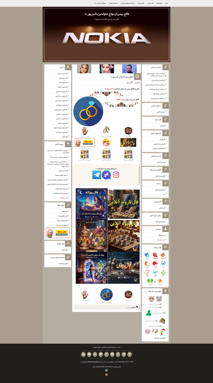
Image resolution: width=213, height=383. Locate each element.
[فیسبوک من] (118, 354)
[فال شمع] (92, 236)
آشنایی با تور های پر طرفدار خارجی (58, 179)
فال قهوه (162, 139)
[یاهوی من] (129, 354)
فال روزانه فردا (63, 263)
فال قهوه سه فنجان (159, 143)
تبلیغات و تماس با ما (100, 3)
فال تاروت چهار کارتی (61, 100)
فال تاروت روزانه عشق (61, 127)
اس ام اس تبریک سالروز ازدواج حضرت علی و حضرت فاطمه (157, 74)
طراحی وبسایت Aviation (61, 193)
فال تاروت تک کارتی (62, 91)
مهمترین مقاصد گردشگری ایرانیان (57, 184)
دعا (164, 194)
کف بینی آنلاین (161, 162)
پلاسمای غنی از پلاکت (62, 188)
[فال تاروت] (124, 204)
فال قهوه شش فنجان (159, 148)
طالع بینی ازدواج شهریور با (122, 76)
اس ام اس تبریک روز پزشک (157, 89)
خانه (166, 3)
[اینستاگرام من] (112, 354)
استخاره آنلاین (113, 3)
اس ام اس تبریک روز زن (158, 80)
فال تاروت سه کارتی (62, 95)
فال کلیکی (162, 207)
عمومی (129, 307)
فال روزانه (141, 3)
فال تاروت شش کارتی (61, 109)
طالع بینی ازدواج (127, 99)
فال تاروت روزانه (63, 73)
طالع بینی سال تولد (159, 337)
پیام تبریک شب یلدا (62, 224)
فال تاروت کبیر (63, 77)
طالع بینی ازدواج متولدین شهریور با (107, 13)
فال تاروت (150, 3)
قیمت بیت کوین (63, 170)
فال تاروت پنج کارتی (62, 105)
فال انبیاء (162, 125)
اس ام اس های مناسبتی (128, 3)
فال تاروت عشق (63, 123)
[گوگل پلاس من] (95, 354)
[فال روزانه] (92, 204)
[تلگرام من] (124, 354)
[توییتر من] (101, 354)
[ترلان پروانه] (107, 69)
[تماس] (106, 354)
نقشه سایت (95, 366)
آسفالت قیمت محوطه (61, 175)
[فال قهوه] (124, 236)
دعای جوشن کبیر (160, 189)
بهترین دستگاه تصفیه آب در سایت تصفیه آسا (58, 151)
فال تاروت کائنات (62, 86)
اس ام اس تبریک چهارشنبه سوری (155, 84)
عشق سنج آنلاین (160, 221)
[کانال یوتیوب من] (89, 354)
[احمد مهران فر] (129, 69)
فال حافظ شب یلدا (62, 220)
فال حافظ (159, 3)
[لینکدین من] (83, 354)
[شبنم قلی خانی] (84, 69)
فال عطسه (65, 249)
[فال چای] (124, 268)
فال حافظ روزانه (63, 215)
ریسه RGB (162, 235)
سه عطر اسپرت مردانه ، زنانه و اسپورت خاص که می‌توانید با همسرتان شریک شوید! (58, 164)
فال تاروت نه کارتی (62, 114)
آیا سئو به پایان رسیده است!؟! (59, 157)
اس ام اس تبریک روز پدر (158, 98)
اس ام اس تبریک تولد (159, 93)
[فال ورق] (92, 268)
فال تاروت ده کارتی (62, 118)
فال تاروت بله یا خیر (62, 132)
